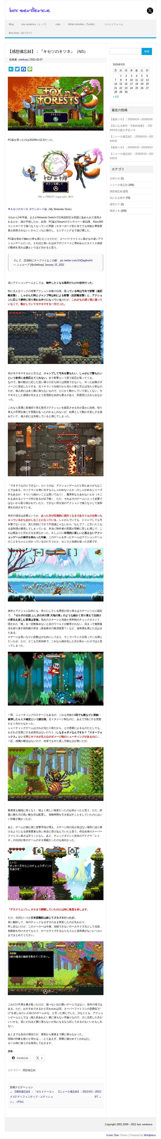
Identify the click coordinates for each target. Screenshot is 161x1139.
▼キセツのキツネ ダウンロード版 (27, 209)
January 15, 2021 (54, 264)
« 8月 (116, 96)
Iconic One (112, 1135)
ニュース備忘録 (119, 184)
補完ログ (115, 204)
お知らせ (115, 178)
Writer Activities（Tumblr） (82, 24)
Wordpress (150, 1135)
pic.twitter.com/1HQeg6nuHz (76, 260)
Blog (11, 24)
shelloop (23, 59)
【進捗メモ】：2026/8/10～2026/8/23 (131, 147)
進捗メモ (115, 210)
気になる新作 (117, 197)
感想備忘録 (29, 1070)
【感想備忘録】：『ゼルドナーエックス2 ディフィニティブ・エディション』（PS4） (32, 1096)
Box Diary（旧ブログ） (21, 33)
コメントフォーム (113, 24)
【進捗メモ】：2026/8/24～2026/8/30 (131, 119)
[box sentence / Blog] (29, 12)
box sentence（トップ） (35, 24)
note (58, 24)
